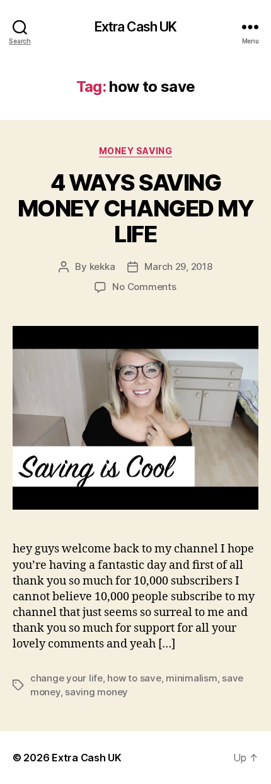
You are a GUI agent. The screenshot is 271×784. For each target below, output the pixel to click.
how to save (134, 678)
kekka (102, 266)
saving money (96, 692)
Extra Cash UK (136, 26)
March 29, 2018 (178, 266)
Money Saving (135, 150)
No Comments (144, 287)
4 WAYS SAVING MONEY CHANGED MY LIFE (135, 208)
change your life (66, 678)
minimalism (191, 678)
